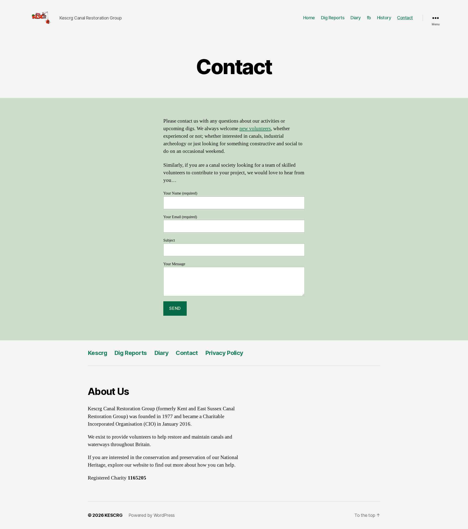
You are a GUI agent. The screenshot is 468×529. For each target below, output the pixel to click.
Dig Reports (333, 17)
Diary (356, 17)
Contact (405, 17)
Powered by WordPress (151, 515)
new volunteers (255, 128)
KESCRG (113, 515)
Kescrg (97, 352)
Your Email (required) (180, 217)
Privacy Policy (224, 352)
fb (369, 17)
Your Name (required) (180, 193)
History (384, 17)
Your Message (174, 264)
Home (309, 17)
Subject (169, 240)
